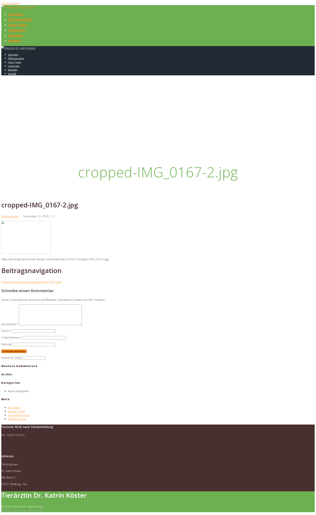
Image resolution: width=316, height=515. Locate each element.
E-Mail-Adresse (11, 337)
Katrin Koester (10, 216)
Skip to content (10, 3)
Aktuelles (15, 35)
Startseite (15, 14)
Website (6, 344)
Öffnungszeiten (20, 20)
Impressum (25, 510)
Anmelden (14, 407)
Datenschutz (8, 510)
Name (6, 331)
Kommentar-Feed (19, 415)
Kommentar (9, 324)
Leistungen (17, 30)
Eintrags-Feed (16, 411)
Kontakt (14, 41)
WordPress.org (17, 419)
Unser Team (17, 25)
